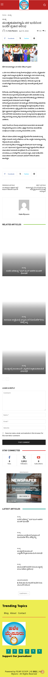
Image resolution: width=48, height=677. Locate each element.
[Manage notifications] (42, 672)
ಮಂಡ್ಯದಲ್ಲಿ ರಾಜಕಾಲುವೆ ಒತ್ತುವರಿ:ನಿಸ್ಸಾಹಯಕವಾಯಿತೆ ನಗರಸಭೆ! (24, 370)
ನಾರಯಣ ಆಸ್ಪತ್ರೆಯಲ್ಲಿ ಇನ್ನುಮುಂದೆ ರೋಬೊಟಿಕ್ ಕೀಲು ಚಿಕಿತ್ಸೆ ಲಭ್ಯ (24, 321)
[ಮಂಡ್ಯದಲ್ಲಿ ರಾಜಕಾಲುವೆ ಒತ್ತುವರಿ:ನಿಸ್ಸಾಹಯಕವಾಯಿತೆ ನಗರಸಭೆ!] (24, 350)
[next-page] (7, 379)
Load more (23, 593)
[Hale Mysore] (4, 30)
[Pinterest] (27, 651)
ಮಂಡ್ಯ (9, 15)
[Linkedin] (21, 651)
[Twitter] (39, 651)
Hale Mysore (12, 31)
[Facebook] (8, 651)
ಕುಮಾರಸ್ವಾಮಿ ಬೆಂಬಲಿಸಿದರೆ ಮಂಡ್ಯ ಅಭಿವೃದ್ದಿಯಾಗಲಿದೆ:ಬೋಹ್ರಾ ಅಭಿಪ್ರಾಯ (36, 189)
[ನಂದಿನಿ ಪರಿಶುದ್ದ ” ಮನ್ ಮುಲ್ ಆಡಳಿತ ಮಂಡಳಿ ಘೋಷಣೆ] (24, 252)
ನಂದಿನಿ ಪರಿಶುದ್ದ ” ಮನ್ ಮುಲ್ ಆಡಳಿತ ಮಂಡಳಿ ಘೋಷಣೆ (24, 272)
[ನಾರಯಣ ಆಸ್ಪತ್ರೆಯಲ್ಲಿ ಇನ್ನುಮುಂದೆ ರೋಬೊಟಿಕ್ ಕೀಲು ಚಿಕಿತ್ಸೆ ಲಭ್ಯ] (24, 301)
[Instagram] (14, 651)
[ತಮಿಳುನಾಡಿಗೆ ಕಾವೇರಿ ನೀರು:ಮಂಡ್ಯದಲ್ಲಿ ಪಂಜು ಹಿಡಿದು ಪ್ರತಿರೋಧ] (8, 566)
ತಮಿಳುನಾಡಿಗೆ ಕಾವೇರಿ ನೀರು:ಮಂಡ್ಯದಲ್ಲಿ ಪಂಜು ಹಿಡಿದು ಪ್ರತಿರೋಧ (29, 568)
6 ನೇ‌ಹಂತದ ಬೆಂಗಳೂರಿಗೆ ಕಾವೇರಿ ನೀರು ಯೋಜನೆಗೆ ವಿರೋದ (29, 584)
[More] (34, 38)
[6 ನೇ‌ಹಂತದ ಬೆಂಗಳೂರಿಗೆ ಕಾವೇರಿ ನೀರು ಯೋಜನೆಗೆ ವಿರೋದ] (8, 582)
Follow (24, 456)
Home (4, 15)
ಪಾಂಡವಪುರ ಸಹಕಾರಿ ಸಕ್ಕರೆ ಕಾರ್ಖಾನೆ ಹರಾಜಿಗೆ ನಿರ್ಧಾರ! (10, 188)
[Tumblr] (33, 651)
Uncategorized (22, 580)
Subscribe (38, 456)
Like (9, 456)
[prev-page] (3, 379)
